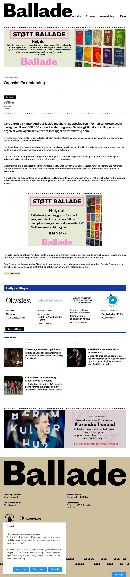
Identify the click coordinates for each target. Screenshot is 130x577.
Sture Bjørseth (10, 505)
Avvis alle (55, 569)
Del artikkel (10, 97)
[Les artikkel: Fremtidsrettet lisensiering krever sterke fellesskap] (33, 384)
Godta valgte (38, 569)
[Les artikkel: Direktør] (20, 309)
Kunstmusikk (11, 78)
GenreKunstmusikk (12, 274)
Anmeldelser (107, 16)
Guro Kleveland (11, 497)
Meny (123, 16)
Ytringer (90, 16)
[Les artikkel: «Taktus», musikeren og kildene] (33, 356)
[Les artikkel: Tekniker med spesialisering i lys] (83, 309)
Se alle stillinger (14, 329)
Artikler (76, 16)
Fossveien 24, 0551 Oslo (77, 497)
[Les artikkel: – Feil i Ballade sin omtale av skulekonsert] (96, 356)
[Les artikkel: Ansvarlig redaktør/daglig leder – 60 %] (52, 309)
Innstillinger (119, 575)
